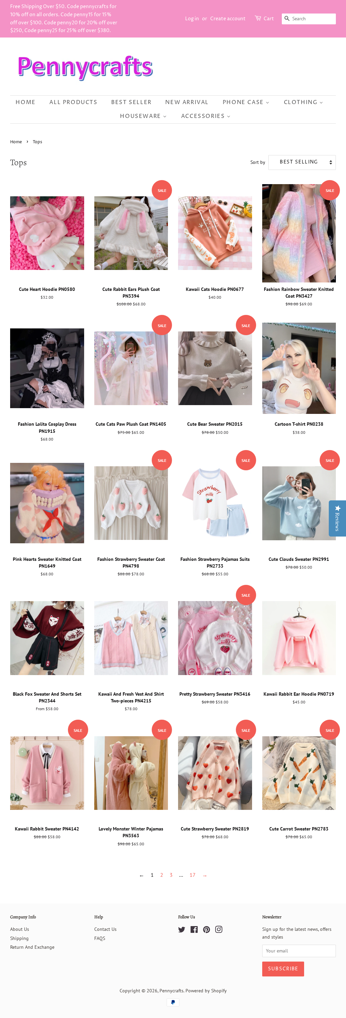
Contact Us (105, 929)
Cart (269, 19)
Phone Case (244, 102)
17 (193, 874)
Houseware (141, 116)
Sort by (257, 162)
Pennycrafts (171, 991)
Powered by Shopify (206, 991)
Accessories (204, 116)
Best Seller (131, 102)
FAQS (99, 938)
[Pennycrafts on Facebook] (194, 931)
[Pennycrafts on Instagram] (218, 931)
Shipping (19, 938)
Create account (228, 19)
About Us (19, 929)
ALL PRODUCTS (73, 102)
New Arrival (187, 102)
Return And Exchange (32, 947)
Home (25, 102)
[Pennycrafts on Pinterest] (206, 931)
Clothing (301, 102)
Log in (192, 19)
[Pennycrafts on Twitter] (182, 931)
